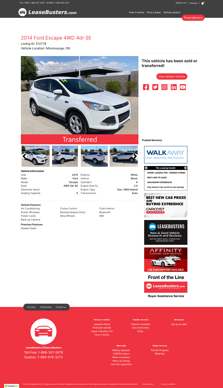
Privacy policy (148, 384)
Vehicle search (171, 12)
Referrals (160, 353)
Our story (31, 307)
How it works (136, 12)
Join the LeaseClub (121, 364)
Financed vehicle (102, 327)
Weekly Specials (121, 350)
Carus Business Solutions (128, 384)
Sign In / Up (181, 3)
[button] (24, 156)
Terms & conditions (168, 384)
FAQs (140, 331)
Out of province (140, 327)
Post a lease (154, 12)
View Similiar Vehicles (172, 76)
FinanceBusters (193, 17)
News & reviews (121, 357)
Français (193, 3)
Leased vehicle (102, 324)
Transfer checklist (140, 324)
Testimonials (45, 307)
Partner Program (160, 350)
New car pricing (121, 360)
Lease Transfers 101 (102, 331)
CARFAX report (121, 353)
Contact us (61, 307)
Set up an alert (179, 324)
